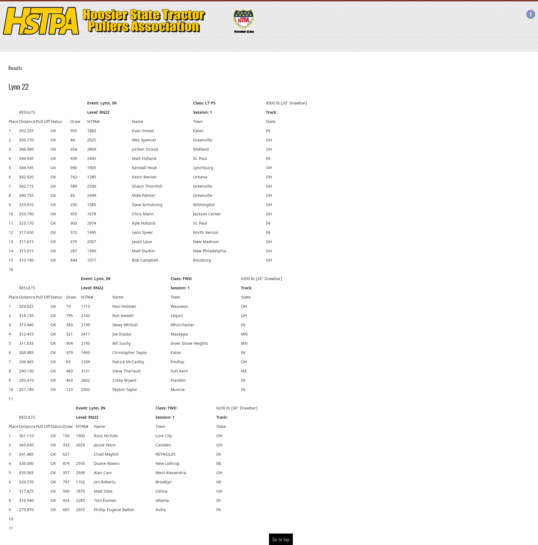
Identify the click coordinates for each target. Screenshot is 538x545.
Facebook (530, 14)
